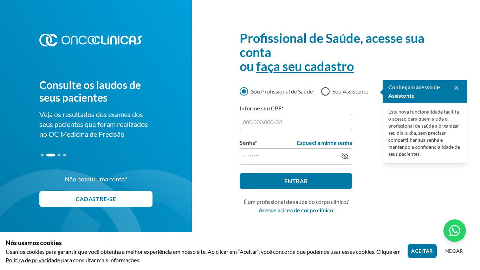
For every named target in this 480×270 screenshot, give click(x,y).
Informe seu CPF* (262, 108)
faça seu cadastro (305, 66)
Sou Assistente (350, 91)
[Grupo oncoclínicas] (90, 40)
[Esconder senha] (345, 156)
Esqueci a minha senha (324, 142)
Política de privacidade (33, 260)
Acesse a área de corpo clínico (296, 210)
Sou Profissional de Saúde (282, 91)
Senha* (248, 142)
